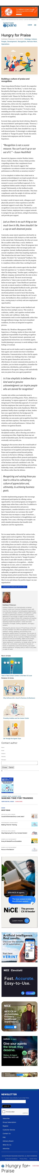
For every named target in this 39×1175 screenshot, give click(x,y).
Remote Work (32, 41)
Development (12, 41)
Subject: (3, 753)
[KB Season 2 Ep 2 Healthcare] (19, 1016)
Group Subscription (9, 1122)
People (3, 41)
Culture (34, 39)
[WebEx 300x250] (19, 1051)
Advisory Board (8, 1141)
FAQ (4, 1137)
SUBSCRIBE (18, 801)
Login (30, 25)
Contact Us (7, 1133)
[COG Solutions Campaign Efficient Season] (19, 892)
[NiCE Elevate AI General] (19, 982)
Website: (3, 756)
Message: (3, 759)
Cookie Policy (33, 1158)
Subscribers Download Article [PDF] (14, 586)
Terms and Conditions (11, 1158)
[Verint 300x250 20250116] (19, 947)
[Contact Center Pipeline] (10, 25)
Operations (5, 44)
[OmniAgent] (19, 12)
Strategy (27, 39)
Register (5, 1126)
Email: (2, 750)
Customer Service (9, 1130)
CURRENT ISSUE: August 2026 (11, 796)
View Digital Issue (7, 801)
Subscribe (6, 1118)
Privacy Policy (23, 1158)
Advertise (6, 1148)
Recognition (22, 41)
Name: (2, 747)
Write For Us (7, 1145)
